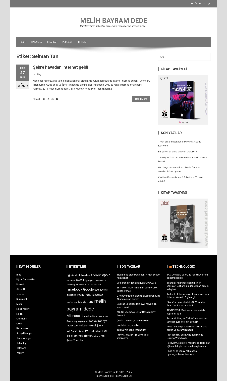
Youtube (78, 340)
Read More (141, 98)
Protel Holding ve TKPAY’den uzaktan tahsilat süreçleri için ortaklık (187, 320)
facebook (74, 289)
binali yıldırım (100, 280)
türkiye (98, 331)
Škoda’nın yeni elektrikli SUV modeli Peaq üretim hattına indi (186, 304)
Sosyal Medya (24, 333)
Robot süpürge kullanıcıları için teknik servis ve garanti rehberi (187, 328)
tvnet (81, 331)
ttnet (102, 325)
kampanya (97, 295)
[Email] (57, 99)
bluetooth (80, 284)
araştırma (70, 280)
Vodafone (84, 335)
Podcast (67, 41)
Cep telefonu (95, 284)
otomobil (99, 316)
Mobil (19, 304)
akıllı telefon (82, 275)
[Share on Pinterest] (53, 99)
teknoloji (93, 325)
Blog (23, 41)
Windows (95, 336)
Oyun (19, 323)
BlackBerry (70, 285)
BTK (87, 284)
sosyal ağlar (82, 321)
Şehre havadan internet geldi (60, 67)
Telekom (21, 347)
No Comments (23, 84)
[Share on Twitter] (48, 99)
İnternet (20, 294)
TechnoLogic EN (123, 376)
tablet (69, 325)
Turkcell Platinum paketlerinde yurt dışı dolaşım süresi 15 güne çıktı (188, 296)
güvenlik (104, 289)
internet (71, 294)
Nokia (92, 316)
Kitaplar (52, 41)
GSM (96, 290)
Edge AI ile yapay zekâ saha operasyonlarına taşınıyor (182, 352)
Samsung (71, 321)
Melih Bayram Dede (113, 21)
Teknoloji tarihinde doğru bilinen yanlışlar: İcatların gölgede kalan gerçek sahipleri (188, 286)
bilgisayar (88, 280)
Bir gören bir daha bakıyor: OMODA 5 (177, 151)
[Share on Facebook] (44, 99)
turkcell (72, 330)
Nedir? (19, 313)
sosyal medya (97, 321)
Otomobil (21, 318)
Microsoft (74, 315)
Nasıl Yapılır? (23, 308)
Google (88, 289)
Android (96, 275)
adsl (72, 275)
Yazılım (20, 352)
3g (68, 275)
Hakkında (36, 41)
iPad (79, 295)
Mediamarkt (71, 302)
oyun (105, 316)
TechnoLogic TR (104, 376)
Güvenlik (20, 289)
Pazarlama (22, 328)
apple (106, 275)
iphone (86, 294)
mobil (86, 316)
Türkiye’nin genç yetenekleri (131, 329)
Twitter (89, 330)
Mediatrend (86, 301)
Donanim (21, 284)
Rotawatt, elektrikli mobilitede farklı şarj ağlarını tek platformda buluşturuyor (188, 344)
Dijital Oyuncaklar (25, 279)
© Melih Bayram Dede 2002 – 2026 (113, 372)
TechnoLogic (23, 338)
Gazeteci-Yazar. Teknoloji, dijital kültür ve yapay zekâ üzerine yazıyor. (113, 26)
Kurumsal (21, 299)
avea (79, 280)
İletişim (82, 41)
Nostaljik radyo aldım (128, 325)
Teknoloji (21, 343)
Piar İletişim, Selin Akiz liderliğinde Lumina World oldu (185, 336)
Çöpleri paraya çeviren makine (133, 320)
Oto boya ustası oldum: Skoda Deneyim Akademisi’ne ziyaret (138, 297)
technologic (81, 325)
